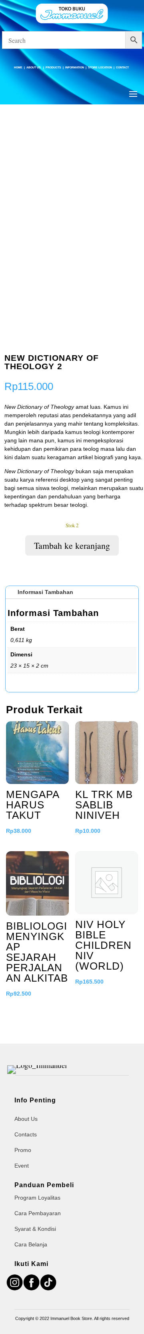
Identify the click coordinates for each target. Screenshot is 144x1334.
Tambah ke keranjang (72, 545)
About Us (34, 67)
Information (74, 67)
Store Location (100, 67)
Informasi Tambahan (45, 592)
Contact (122, 67)
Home (18, 67)
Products (53, 67)
